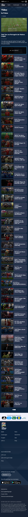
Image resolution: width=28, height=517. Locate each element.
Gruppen (3, 437)
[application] (14, 25)
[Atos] (9, 418)
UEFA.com (3, 455)
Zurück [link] (4, 16)
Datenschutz (4, 489)
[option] (14, 50)
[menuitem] (9, 5)
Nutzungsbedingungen (6, 491)
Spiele (2, 431)
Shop (16, 440)
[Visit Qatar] (24, 418)
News (16, 431)
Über (16, 437)
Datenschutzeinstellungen (7, 496)
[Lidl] (19, 418)
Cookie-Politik (4, 494)
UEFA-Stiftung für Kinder (6, 457)
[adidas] (4, 418)
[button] (24, 5)
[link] (9, 5)
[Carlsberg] (14, 418)
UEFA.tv (3, 440)
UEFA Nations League (3, 5)
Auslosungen (4, 434)
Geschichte (17, 434)
